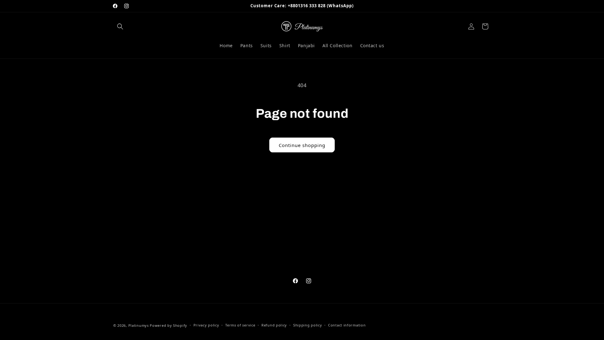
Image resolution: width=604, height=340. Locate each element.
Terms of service (240, 325)
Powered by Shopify (168, 325)
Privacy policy (206, 325)
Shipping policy (307, 325)
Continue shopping (302, 145)
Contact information (347, 325)
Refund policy (274, 325)
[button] (120, 26)
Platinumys (138, 325)
